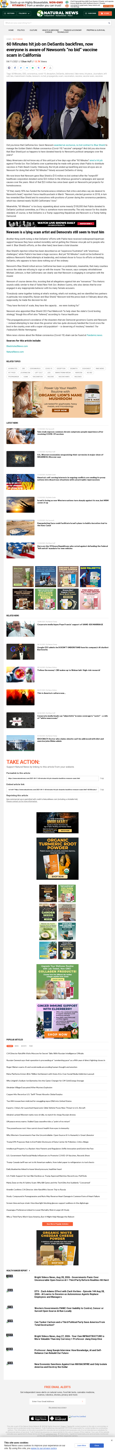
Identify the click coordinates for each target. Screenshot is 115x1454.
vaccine (78, 76)
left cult (39, 373)
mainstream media (22, 76)
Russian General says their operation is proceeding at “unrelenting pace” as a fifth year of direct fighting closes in (55, 1060)
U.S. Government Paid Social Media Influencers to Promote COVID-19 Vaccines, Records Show (48, 1155)
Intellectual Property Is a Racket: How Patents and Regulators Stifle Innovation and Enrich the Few (50, 1148)
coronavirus (32, 74)
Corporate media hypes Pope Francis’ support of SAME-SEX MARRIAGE (70, 624)
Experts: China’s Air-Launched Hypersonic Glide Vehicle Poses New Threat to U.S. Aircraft (45, 1108)
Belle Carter (52, 475)
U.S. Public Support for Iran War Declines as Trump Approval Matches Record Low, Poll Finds (46, 1176)
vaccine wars (88, 76)
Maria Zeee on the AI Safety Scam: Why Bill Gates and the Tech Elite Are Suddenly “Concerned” (48, 1182)
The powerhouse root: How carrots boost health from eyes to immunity (37, 1128)
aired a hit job (96, 160)
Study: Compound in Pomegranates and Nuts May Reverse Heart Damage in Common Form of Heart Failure (53, 1196)
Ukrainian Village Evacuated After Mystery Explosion (29, 1087)
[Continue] (82, 1401)
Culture (33, 30)
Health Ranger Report (16, 1270)
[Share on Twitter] (21, 67)
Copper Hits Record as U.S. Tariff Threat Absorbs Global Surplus (34, 1094)
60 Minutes (16, 74)
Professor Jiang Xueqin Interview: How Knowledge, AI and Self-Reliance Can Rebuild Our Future (68, 1351)
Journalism (98, 74)
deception (51, 74)
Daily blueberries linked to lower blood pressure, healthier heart (34, 1169)
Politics (21, 30)
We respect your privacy (57, 1407)
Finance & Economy (73, 30)
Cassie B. (51, 429)
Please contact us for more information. (21, 801)
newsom (36, 76)
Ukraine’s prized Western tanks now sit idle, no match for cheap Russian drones (41, 1114)
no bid (43, 76)
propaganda (52, 76)
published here (51, 1434)
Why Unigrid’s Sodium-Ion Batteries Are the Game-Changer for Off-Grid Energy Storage (45, 1080)
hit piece (88, 74)
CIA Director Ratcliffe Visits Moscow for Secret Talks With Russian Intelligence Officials (45, 1053)
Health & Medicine (50, 30)
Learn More (81, 1446)
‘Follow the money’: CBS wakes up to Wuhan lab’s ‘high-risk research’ (68, 670)
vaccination (69, 76)
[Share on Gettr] (45, 67)
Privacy (63, 1426)
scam (60, 76)
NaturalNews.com (15, 351)
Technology (63, 32)
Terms (69, 1426)
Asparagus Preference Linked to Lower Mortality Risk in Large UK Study (37, 1210)
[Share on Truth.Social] (39, 67)
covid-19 (42, 74)
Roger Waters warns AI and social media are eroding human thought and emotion (41, 1067)
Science (48, 32)
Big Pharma (18, 39)
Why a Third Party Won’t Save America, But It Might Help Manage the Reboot (40, 1216)
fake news (79, 74)
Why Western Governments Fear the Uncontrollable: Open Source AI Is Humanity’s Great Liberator (50, 1135)
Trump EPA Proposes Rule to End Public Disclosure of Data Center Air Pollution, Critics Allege (47, 1142)
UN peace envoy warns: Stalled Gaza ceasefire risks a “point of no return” (38, 1121)
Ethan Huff (26, 61)
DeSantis (60, 74)
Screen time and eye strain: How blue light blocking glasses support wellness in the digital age (47, 1203)
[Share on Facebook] (15, 67)
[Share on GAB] (33, 67)
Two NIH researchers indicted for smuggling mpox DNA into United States (39, 1101)
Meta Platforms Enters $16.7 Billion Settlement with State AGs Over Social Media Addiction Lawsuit (50, 1074)
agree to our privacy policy (44, 1448)
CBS (24, 74)
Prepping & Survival (96, 30)
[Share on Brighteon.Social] (9, 67)
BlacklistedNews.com (17, 346)
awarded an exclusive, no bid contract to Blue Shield (79, 145)
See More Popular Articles (57, 1224)
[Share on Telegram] (27, 67)
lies (12, 76)
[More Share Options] (51, 67)
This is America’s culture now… (51, 693)
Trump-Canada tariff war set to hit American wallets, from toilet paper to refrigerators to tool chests (50, 1162)
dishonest (69, 74)
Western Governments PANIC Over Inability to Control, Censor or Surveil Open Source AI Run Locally (69, 1309)
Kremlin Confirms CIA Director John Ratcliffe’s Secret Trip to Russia (36, 1189)
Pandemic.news (94, 335)
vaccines (99, 76)
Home (11, 30)
